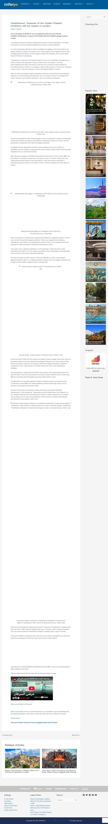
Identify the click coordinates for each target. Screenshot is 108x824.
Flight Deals (47, 4)
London (18, 29)
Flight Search (8, 803)
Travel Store (78, 4)
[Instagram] (90, 795)
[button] (30, 4)
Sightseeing (66, 4)
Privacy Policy (50, 820)
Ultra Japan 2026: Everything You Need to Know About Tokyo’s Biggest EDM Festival (59, 771)
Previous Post (7, 735)
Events (13, 29)
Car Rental (56, 4)
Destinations (25, 4)
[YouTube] (96, 795)
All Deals (36, 4)
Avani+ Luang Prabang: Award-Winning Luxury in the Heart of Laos (40, 808)
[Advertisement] (41, 180)
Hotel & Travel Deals (10, 805)
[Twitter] (87, 795)
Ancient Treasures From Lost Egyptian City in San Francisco (37, 722)
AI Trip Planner (9, 799)
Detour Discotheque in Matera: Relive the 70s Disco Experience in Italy (21, 771)
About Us (90, 4)
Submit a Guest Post (10, 810)
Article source (15, 718)
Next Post (76, 735)
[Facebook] (84, 795)
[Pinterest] (93, 795)
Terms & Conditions (62, 820)
